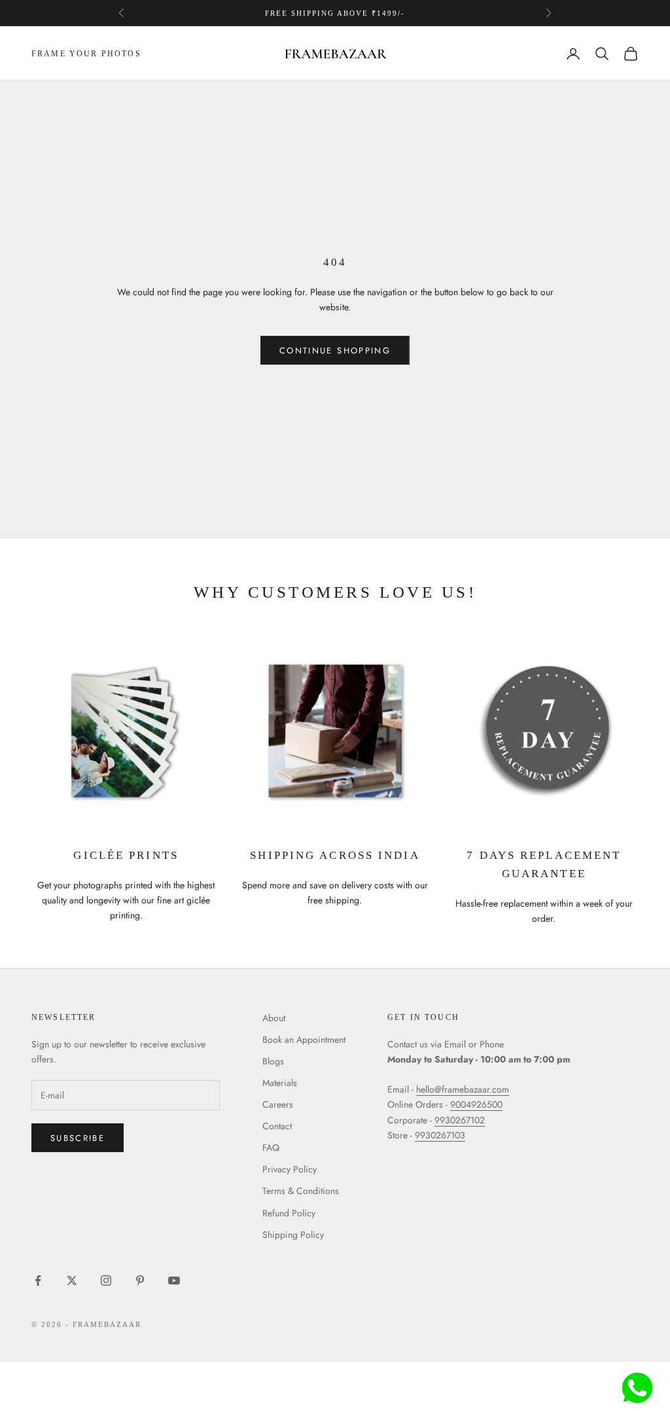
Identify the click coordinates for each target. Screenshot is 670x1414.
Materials (279, 1082)
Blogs (273, 1061)
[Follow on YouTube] (174, 1280)
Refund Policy (288, 1213)
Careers (277, 1104)
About (273, 1017)
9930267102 (459, 1120)
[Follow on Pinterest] (140, 1280)
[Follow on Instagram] (106, 1280)
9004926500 (476, 1104)
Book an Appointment (303, 1039)
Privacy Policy (289, 1169)
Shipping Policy (293, 1234)
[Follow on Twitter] (72, 1280)
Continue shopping (335, 350)
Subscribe (77, 1138)
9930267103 (440, 1135)
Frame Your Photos (86, 53)
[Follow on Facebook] (37, 1280)
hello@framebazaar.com (462, 1089)
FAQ (270, 1147)
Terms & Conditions (300, 1190)
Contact (277, 1126)
